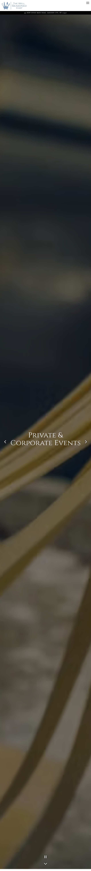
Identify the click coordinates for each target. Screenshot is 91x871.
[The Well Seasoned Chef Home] (14, 5)
